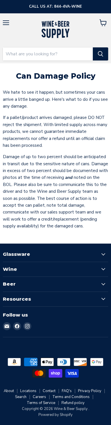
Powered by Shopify (55, 414)
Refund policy (73, 402)
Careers (39, 396)
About (9, 390)
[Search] (100, 53)
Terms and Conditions (71, 396)
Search (20, 396)
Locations (28, 390)
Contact (49, 390)
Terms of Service (41, 402)
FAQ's (67, 390)
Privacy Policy (89, 390)
